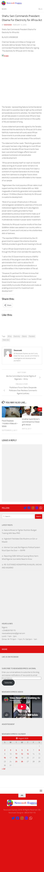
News (4, 9)
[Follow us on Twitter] (25, 507)
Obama (24, 336)
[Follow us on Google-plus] (36, 507)
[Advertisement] (22, 81)
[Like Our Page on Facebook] (29, 507)
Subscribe (8, 682)
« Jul (3, 769)
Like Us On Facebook (10, 657)
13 (28, 754)
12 (22, 754)
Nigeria (4, 627)
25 (16, 761)
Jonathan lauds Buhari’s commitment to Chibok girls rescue (31, 422)
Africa (9, 336)
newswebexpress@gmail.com (13, 633)
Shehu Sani (6, 340)
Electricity (17, 336)
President (32, 336)
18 (16, 758)
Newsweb (8, 25)
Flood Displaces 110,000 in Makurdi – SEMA (10, 423)
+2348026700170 (9, 630)
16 (5, 758)
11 (16, 754)
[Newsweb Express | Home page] (15, 3)
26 (22, 761)
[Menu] (41, 3)
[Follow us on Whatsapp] (40, 507)
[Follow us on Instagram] (32, 507)
